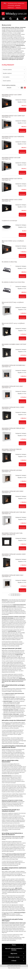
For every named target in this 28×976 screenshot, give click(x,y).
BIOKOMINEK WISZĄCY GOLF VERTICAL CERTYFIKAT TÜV (12, 179)
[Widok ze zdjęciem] (22, 87)
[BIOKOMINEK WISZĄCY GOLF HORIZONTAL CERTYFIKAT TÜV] (7, 145)
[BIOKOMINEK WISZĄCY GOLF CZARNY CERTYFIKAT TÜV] (7, 103)
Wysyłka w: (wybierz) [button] (7, 73)
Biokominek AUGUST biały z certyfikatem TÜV (13, 303)
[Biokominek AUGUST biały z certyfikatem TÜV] (7, 310)
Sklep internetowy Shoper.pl (14, 968)
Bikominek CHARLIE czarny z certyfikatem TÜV (13, 241)
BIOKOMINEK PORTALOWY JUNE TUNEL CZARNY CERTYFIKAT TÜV (12, 533)
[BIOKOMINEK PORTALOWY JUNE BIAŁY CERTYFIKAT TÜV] (7, 478)
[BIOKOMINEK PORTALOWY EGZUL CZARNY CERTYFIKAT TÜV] (7, 415)
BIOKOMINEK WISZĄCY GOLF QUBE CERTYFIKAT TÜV (11, 158)
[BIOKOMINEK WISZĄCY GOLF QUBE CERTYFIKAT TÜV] (7, 166)
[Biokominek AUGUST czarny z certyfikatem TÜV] (7, 331)
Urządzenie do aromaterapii (9, 220)
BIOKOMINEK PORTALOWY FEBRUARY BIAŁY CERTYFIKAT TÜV (13, 428)
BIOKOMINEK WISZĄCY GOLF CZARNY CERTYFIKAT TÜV (12, 95)
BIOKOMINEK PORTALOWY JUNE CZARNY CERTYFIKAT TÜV (12, 491)
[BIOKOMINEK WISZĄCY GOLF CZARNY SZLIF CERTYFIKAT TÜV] (7, 124)
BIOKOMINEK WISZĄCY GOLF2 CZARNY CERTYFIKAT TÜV (12, 200)
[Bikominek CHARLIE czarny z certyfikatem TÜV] (7, 249)
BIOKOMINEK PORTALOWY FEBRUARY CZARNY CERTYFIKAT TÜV (12, 449)
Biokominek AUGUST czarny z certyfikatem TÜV (13, 324)
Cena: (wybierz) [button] (6, 77)
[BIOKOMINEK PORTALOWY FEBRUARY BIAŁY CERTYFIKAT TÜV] (7, 436)
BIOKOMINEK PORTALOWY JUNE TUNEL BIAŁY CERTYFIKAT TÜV (14, 512)
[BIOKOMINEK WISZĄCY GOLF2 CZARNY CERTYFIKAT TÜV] (7, 208)
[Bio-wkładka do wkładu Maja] (7, 270)
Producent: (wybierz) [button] (7, 69)
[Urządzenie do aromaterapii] (7, 228)
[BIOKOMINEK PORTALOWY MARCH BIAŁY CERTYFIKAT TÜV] (7, 583)
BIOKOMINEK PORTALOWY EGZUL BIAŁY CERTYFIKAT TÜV (12, 386)
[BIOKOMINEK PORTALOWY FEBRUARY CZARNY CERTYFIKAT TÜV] (7, 457)
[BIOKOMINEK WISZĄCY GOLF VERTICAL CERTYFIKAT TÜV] (7, 187)
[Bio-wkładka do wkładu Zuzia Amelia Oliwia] (7, 290)
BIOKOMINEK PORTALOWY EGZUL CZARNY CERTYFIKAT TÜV (13, 407)
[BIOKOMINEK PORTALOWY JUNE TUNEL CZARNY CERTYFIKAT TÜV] (7, 541)
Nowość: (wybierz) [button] (7, 80)
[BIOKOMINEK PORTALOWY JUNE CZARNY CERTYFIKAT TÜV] (7, 499)
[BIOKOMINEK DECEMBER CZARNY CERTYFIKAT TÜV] (7, 352)
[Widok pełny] (25, 87)
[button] (3, 18)
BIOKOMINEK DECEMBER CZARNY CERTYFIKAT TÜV (14, 344)
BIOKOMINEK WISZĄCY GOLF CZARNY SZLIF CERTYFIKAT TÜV (13, 116)
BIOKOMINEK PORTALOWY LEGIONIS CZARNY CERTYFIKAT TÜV (14, 554)
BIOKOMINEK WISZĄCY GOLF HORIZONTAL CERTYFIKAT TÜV (13, 137)
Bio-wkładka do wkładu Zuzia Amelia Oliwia (13, 282)
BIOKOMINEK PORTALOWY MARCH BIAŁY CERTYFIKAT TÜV (12, 575)
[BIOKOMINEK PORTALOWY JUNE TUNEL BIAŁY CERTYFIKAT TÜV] (7, 520)
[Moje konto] (17, 18)
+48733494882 (17, 5)
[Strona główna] (14, 13)
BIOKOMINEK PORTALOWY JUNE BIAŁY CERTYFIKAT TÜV (12, 470)
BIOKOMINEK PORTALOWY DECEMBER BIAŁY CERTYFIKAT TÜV (13, 365)
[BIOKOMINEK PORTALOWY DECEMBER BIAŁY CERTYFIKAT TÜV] (7, 373)
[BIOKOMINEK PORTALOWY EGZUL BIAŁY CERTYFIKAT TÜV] (7, 394)
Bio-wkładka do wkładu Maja (9, 262)
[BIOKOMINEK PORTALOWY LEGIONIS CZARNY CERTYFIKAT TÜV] (7, 562)
